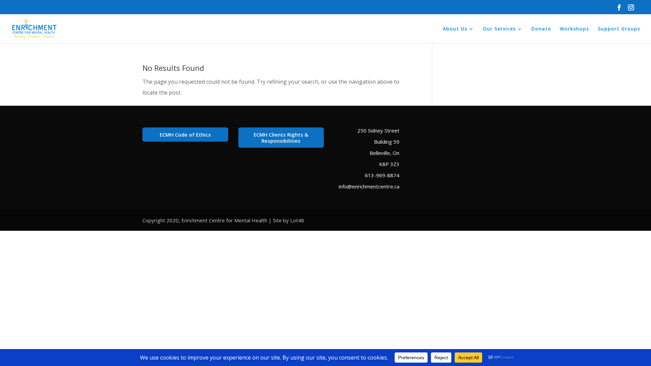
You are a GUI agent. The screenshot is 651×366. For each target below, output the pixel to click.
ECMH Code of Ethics (185, 134)
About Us (455, 29)
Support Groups (619, 29)
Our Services (499, 29)
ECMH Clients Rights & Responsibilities (281, 137)
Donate (541, 29)
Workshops (574, 29)
